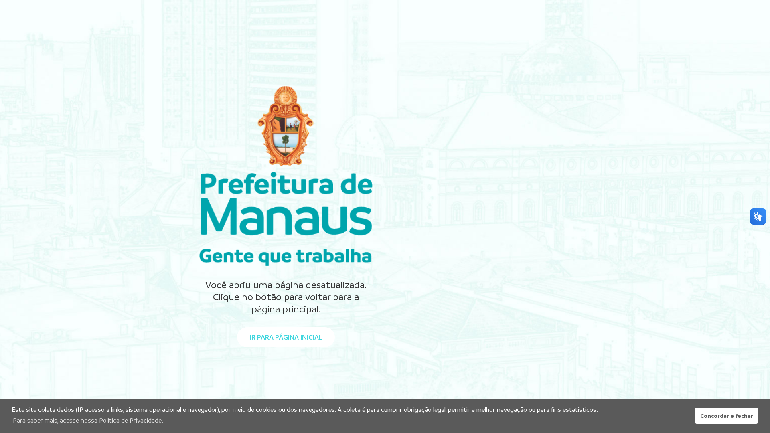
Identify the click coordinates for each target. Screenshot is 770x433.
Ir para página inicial (286, 337)
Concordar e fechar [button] (726, 415)
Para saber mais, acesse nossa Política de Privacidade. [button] (88, 420)
